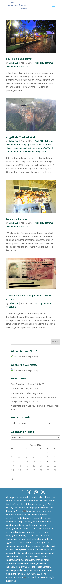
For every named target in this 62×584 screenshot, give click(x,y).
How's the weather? (22, 148)
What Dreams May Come (34, 151)
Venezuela (26, 66)
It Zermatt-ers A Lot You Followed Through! (32, 405)
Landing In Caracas (16, 219)
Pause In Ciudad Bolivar (19, 58)
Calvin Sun (13, 62)
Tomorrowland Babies (22, 393)
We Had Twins (18, 388)
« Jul (12, 478)
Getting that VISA (43, 303)
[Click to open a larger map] (24, 356)
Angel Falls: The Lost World (21, 137)
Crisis (32, 144)
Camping (25, 144)
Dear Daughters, (19, 384)
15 (48, 461)
